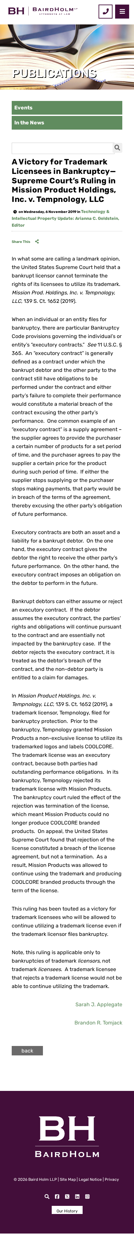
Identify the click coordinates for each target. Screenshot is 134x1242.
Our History (67, 1211)
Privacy (112, 1179)
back (27, 1051)
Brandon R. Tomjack (98, 1023)
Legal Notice (90, 1179)
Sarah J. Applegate (98, 1004)
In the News (29, 123)
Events (23, 108)
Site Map (68, 1179)
